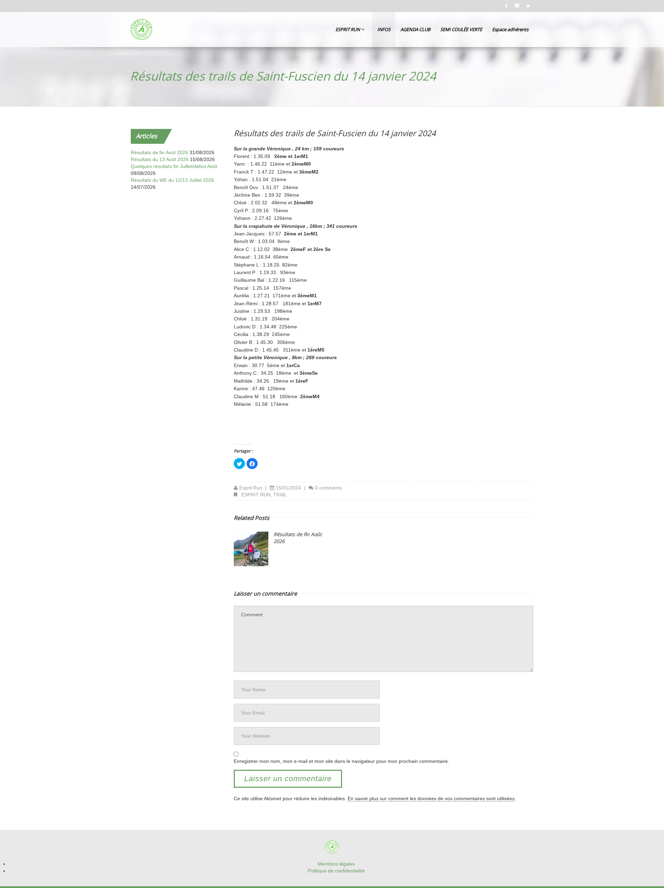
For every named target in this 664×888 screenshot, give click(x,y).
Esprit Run (250, 487)
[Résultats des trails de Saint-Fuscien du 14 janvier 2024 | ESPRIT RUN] (141, 29)
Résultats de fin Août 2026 (159, 152)
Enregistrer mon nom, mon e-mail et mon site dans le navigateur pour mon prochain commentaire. (341, 761)
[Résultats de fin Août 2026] (251, 549)
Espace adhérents (510, 29)
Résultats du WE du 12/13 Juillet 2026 (172, 180)
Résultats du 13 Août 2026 (159, 159)
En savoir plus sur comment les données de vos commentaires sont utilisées (431, 798)
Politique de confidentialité (336, 870)
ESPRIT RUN (348, 29)
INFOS (383, 29)
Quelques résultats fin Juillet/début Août (174, 166)
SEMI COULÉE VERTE (461, 29)
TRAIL (280, 494)
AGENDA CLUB (415, 29)
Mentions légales (336, 864)
